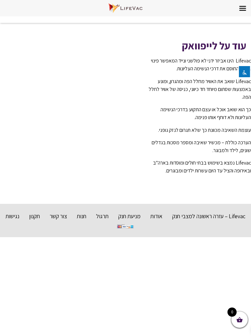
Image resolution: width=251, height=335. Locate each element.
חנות (81, 216)
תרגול (102, 216)
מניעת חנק (129, 216)
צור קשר (58, 216)
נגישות (12, 216)
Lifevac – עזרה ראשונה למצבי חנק (208, 216)
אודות (156, 216)
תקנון (34, 216)
